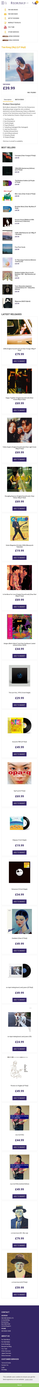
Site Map (4, 1369)
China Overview (13, 40)
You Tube (11, 27)
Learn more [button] (29, 1379)
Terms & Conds (6, 1363)
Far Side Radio (13, 14)
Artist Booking (13, 18)
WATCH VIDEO (19, 99)
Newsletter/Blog (14, 22)
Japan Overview (13, 36)
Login (3, 1367)
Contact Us (4, 1365)
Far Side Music (13, 9)
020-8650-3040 (6, 1331)
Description (7, 99)
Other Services (13, 32)
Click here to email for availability (13, 141)
